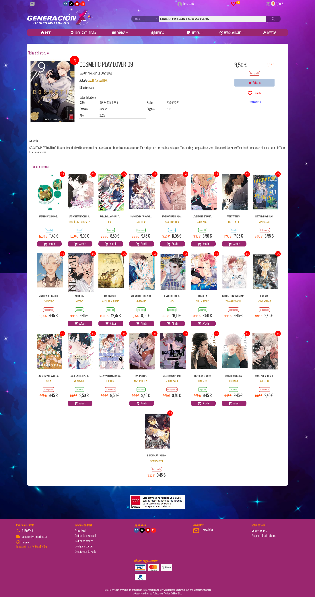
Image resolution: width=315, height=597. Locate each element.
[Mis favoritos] (233, 3)
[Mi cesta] (268, 3)
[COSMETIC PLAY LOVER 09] (52, 91)
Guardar (257, 93)
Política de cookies (84, 541)
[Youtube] (76, 3)
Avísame (256, 82)
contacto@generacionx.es (34, 536)
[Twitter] (71, 3)
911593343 (27, 531)
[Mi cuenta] (179, 3)
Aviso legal (80, 530)
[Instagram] (82, 3)
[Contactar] (33, 3)
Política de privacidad (85, 535)
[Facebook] (65, 3)
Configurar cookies (84, 546)
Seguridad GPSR (254, 101)
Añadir (51, 244)
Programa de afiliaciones (263, 535)
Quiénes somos (259, 530)
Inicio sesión (189, 3)
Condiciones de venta (85, 551)
